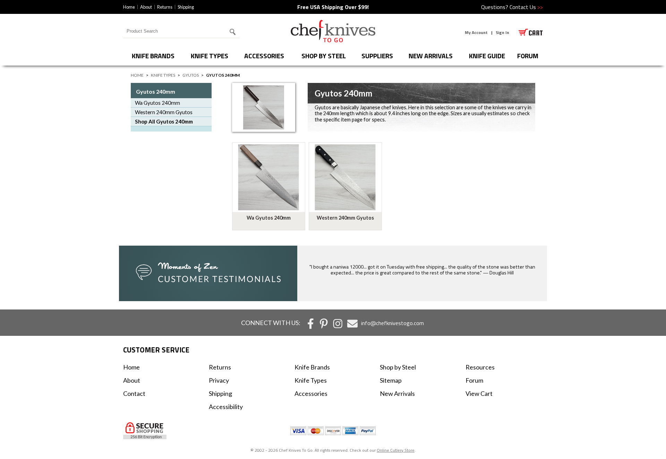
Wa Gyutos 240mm (157, 103)
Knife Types (209, 56)
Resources (480, 367)
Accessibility (226, 406)
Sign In (502, 32)
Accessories (264, 56)
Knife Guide (487, 56)
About (146, 7)
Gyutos (190, 75)
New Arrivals (431, 56)
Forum (474, 380)
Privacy (219, 380)
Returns (164, 7)
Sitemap (391, 380)
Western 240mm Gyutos (164, 112)
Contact (134, 393)
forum (527, 56)
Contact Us (526, 7)
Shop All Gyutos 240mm (164, 121)
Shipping (186, 7)
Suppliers (377, 56)
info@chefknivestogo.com (392, 323)
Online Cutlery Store (396, 450)
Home (129, 7)
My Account (476, 32)
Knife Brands (153, 56)
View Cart (479, 393)
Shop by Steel (323, 56)
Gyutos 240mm (155, 91)
